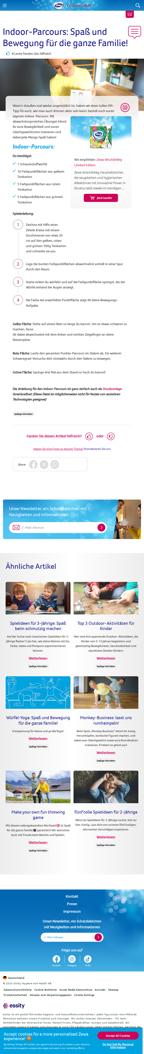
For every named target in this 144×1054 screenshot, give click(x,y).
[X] (44, 464)
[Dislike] (111, 436)
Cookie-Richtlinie (45, 989)
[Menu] (4, 5)
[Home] (58, 5)
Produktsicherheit (15, 995)
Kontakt (72, 896)
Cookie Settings (84, 995)
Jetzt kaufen (104, 198)
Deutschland (16, 978)
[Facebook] (33, 464)
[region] (71, 1040)
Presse (72, 903)
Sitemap (113, 989)
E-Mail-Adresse (53, 937)
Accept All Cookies (118, 1035)
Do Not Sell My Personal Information (118, 1045)
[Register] (98, 937)
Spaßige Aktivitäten (23, 414)
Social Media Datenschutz (75, 989)
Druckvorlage (112, 389)
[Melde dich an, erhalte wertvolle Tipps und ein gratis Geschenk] (130, 14)
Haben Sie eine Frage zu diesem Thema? (58, 449)
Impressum (72, 911)
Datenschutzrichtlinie (18, 989)
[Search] (138, 5)
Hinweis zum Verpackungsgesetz (51, 995)
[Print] (125, 107)
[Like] (89, 436)
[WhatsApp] (55, 464)
